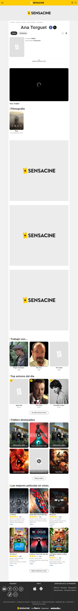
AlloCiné (56, 588)
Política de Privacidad (48, 602)
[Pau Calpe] (59, 354)
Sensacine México (70, 590)
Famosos (18, 22)
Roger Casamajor (18, 367)
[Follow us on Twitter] (15, 589)
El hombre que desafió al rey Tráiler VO (39, 472)
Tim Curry (39, 405)
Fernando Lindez (59, 405)
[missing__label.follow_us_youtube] (4, 589)
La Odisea (13, 514)
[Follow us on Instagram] (21, 589)
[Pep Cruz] (39, 354)
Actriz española (31, 22)
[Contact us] (15, 594)
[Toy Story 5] (19, 540)
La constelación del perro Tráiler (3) (59, 446)
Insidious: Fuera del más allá (39, 554)
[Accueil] (37, 2)
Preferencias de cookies (39, 604)
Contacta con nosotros (23, 602)
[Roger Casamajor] (19, 354)
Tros (16, 131)
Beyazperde (72, 588)
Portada (12, 22)
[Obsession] (58, 500)
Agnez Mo (19, 405)
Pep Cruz (39, 367)
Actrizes (24, 22)
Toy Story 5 (13, 554)
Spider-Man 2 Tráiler (19, 472)
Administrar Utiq (60, 602)
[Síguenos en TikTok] (10, 594)
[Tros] (17, 120)
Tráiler (11, 524)
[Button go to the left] (63, 33)
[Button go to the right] (66, 33)
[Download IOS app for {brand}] (36, 588)
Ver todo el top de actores (39, 412)
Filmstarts (63, 588)
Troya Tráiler (59, 472)
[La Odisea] (19, 500)
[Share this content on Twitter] (55, 27)
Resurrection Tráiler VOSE (39, 446)
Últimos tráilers (39, 478)
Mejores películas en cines (39, 571)
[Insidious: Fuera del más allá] (39, 540)
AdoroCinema (58, 590)
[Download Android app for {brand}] (42, 588)
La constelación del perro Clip (19, 446)
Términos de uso (35, 602)
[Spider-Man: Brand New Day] (39, 500)
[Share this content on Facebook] (51, 27)
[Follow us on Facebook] (10, 589)
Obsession (52, 514)
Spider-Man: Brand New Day (38, 514)
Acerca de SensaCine (9, 602)
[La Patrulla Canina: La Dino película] (58, 540)
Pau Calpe (59, 367)
